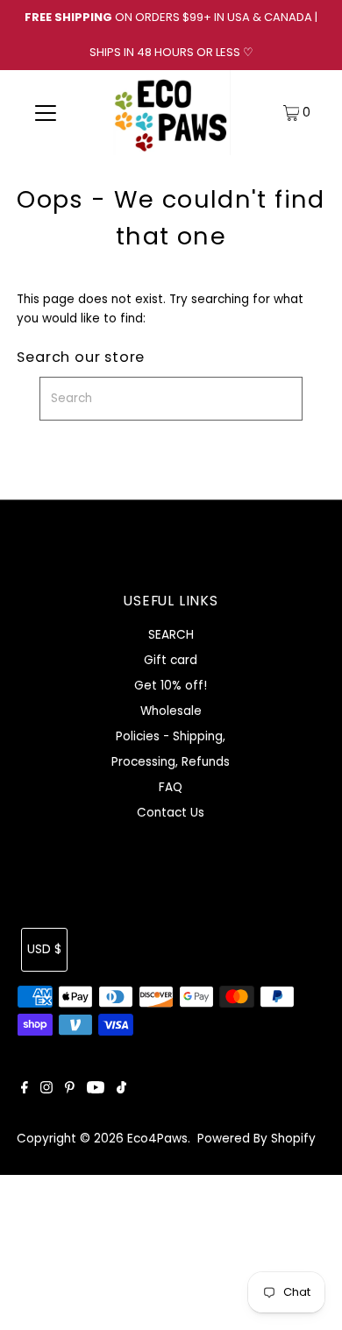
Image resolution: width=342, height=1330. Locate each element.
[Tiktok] (121, 1090)
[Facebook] (24, 1090)
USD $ (44, 949)
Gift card (170, 660)
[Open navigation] (46, 113)
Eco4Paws (157, 1138)
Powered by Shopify (256, 1138)
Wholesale (171, 711)
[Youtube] (95, 1090)
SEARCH (171, 634)
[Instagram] (46, 1090)
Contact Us (170, 812)
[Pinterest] (70, 1090)
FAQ (170, 787)
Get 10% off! (170, 685)
